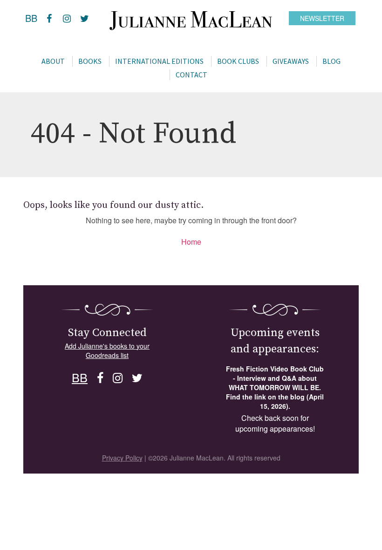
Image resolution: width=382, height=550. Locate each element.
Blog (331, 61)
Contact (191, 74)
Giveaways (291, 61)
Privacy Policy (122, 457)
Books (90, 61)
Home (191, 241)
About (53, 61)
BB (31, 18)
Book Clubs (238, 61)
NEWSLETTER (322, 18)
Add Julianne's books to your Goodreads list (107, 350)
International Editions (159, 61)
